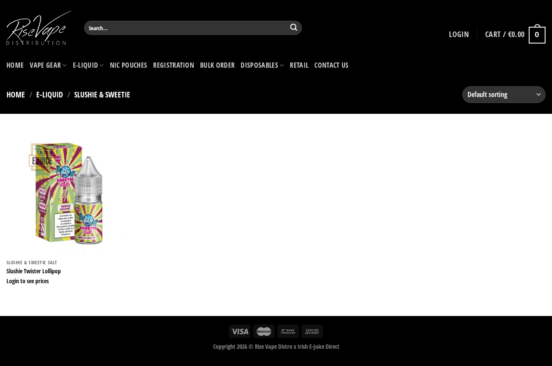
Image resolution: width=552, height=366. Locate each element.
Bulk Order (217, 65)
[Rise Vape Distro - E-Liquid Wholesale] (38, 27)
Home (15, 65)
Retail (299, 65)
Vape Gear (45, 65)
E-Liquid (85, 65)
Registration (173, 65)
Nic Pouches (128, 65)
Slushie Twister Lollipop (33, 271)
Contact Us (331, 65)
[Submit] (294, 28)
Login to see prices (27, 281)
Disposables (259, 65)
